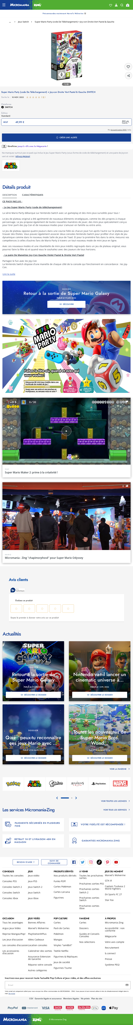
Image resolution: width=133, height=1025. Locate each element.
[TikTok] (99, 861)
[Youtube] (116, 861)
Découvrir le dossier (35, 694)
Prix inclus (119, 130)
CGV (31, 998)
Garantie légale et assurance (48, 998)
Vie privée (85, 998)
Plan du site (96, 998)
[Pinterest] (107, 861)
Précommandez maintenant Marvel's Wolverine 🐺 (64, 13)
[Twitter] (82, 861)
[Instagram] (90, 861)
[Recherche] (122, 6)
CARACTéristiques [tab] (32, 195)
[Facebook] (74, 861)
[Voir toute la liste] (110, 5)
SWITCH (9, 107)
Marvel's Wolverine (115, 875)
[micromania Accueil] (25, 5)
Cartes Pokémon (62, 886)
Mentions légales (71, 998)
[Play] (66, 356)
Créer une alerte (68, 137)
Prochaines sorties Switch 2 (89, 890)
